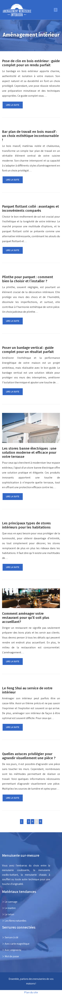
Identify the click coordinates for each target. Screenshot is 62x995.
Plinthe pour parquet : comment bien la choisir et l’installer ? (27, 279)
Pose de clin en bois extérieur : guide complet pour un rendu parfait (31, 63)
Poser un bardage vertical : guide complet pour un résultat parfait (28, 350)
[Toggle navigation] (55, 9)
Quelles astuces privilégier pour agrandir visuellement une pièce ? (28, 756)
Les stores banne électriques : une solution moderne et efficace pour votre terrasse (29, 452)
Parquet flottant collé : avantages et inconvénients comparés (30, 208)
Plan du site (31, 992)
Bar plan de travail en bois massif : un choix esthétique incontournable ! (30, 136)
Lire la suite (12, 104)
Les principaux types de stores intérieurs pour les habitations (26, 525)
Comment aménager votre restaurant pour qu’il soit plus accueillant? (25, 617)
